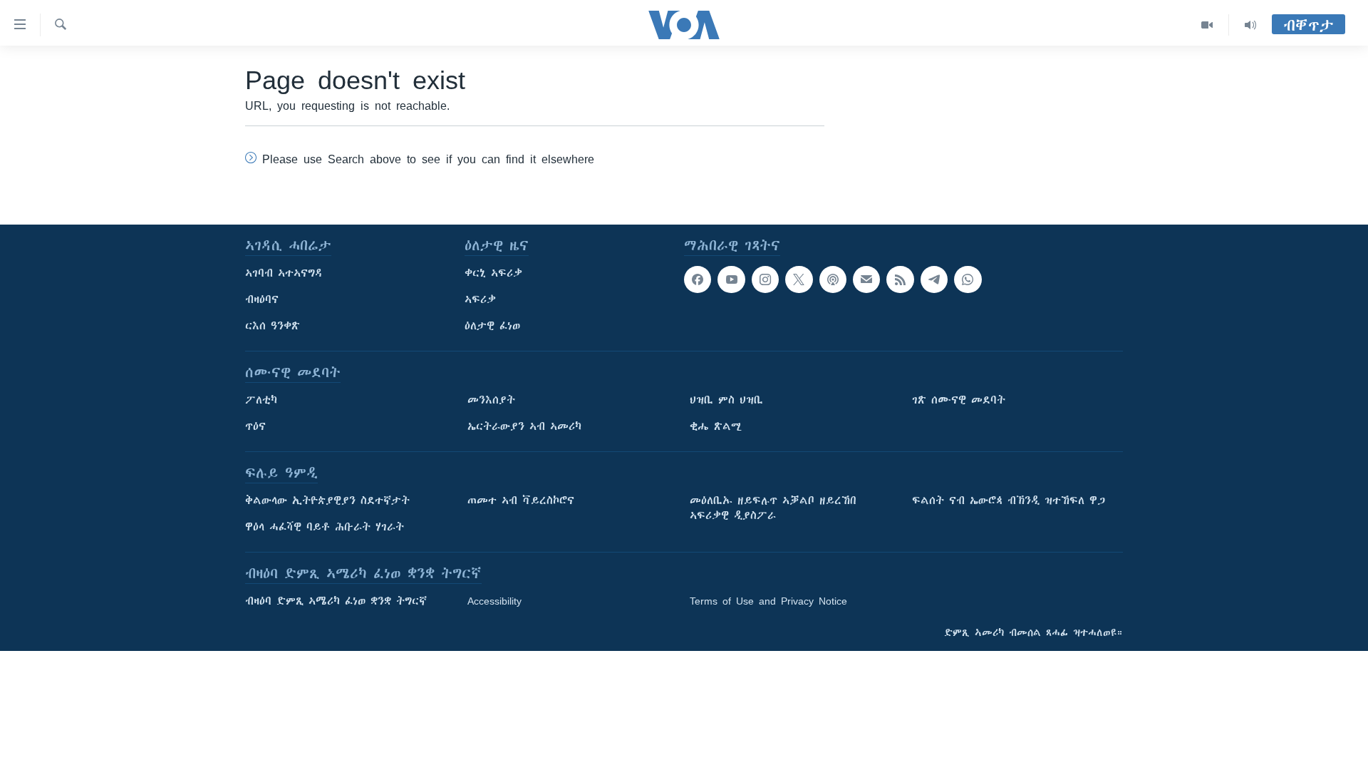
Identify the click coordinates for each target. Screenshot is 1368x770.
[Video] (1207, 25)
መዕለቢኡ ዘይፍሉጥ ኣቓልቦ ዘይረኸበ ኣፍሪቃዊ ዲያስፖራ (773, 508)
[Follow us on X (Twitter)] (798, 279)
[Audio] (1250, 25)
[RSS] (899, 279)
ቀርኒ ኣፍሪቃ (493, 273)
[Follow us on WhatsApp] (967, 279)
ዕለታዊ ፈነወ (492, 325)
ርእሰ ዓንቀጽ (272, 325)
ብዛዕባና (262, 299)
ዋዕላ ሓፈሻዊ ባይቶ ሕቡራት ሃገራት (324, 526)
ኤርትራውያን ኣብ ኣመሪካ (524, 426)
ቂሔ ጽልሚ (716, 426)
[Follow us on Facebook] (697, 279)
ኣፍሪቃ (480, 299)
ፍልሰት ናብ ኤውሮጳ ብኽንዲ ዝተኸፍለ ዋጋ (1008, 500)
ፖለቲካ (261, 400)
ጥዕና (255, 426)
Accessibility (494, 601)
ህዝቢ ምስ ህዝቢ (726, 400)
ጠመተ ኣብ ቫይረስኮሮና (520, 500)
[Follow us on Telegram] (934, 279)
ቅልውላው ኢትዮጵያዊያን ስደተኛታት (327, 500)
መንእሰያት (491, 400)
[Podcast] (832, 279)
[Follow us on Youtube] (731, 279)
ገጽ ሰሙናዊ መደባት (958, 400)
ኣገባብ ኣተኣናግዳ (284, 273)
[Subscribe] (866, 279)
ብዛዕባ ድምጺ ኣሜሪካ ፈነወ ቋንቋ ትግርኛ (336, 601)
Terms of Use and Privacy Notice (768, 601)
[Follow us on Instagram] (765, 279)
